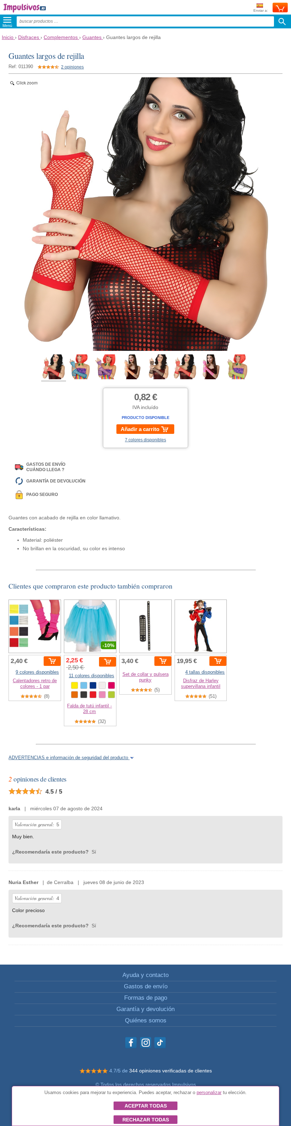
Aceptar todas (146, 1106)
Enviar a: (260, 10)
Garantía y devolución (145, 1009)
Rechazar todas (145, 1119)
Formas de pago (145, 997)
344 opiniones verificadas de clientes (170, 1070)
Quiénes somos (145, 1020)
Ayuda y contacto (145, 975)
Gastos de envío (146, 986)
